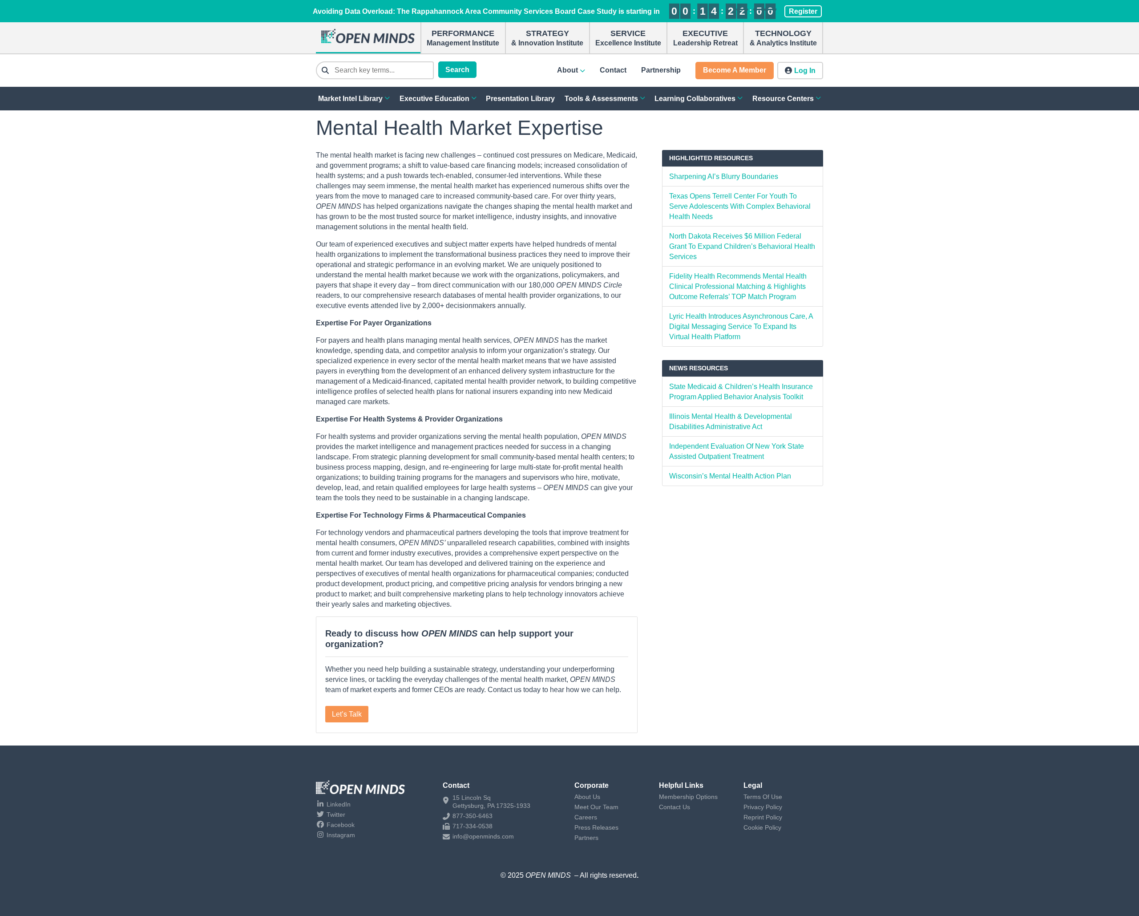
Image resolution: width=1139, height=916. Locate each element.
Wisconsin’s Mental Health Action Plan (730, 476)
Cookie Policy (762, 827)
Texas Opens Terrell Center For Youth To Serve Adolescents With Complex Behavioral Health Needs (740, 206)
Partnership (661, 70)
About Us (587, 796)
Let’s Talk (347, 714)
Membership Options (688, 796)
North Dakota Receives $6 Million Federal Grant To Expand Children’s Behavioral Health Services (742, 246)
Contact (613, 70)
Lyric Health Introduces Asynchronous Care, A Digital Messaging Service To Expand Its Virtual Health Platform (741, 326)
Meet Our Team (596, 807)
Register (803, 11)
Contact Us (674, 807)
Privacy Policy (762, 807)
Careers (585, 817)
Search (457, 69)
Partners (586, 837)
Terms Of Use (762, 796)
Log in (805, 70)
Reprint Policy (762, 817)
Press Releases (596, 827)
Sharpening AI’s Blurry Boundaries (723, 176)
